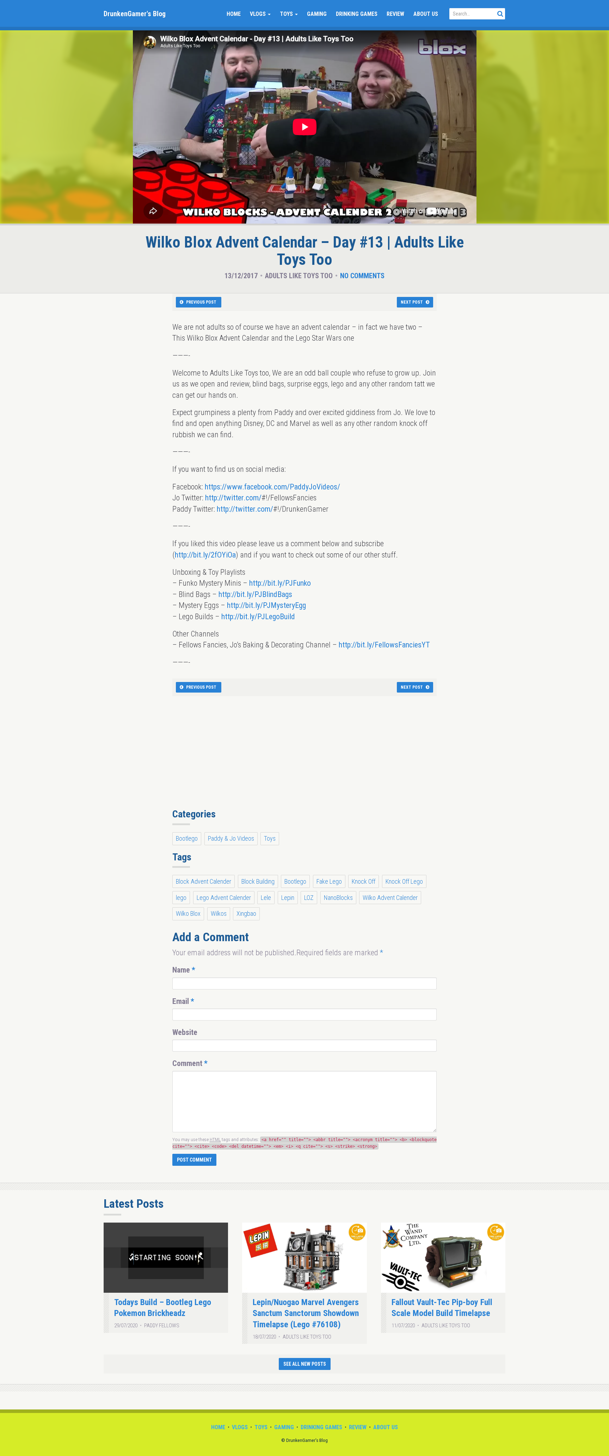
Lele (266, 897)
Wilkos (219, 913)
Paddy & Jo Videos (231, 838)
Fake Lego (329, 881)
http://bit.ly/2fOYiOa (205, 554)
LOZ (309, 897)
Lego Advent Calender (224, 897)
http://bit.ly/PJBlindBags (255, 594)
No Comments (362, 276)
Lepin (287, 897)
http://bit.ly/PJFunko (280, 583)
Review (395, 14)
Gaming (317, 14)
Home (234, 14)
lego (181, 897)
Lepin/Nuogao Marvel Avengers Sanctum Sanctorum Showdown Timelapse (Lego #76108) (306, 1313)
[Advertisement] (304, 756)
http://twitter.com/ (233, 497)
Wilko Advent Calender (390, 897)
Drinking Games (356, 14)
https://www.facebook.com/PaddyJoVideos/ (272, 486)
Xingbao (246, 913)
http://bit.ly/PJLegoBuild (258, 616)
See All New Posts (304, 1364)
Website (184, 1032)
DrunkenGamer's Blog (135, 14)
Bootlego (187, 838)
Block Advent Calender (203, 881)
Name (183, 969)
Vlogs (258, 14)
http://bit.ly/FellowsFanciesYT (384, 644)
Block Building (258, 881)
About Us (425, 14)
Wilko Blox (188, 913)
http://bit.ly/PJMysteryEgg (266, 605)
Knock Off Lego (404, 881)
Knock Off (363, 881)
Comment (190, 1063)
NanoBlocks (338, 897)
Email (183, 1001)
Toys (287, 14)
